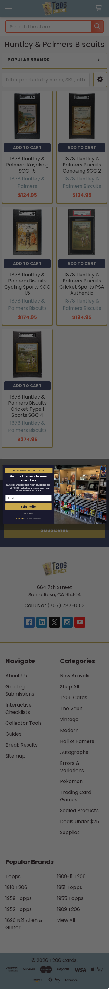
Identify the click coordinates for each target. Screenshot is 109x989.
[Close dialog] (103, 468)
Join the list (28, 506)
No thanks (28, 513)
